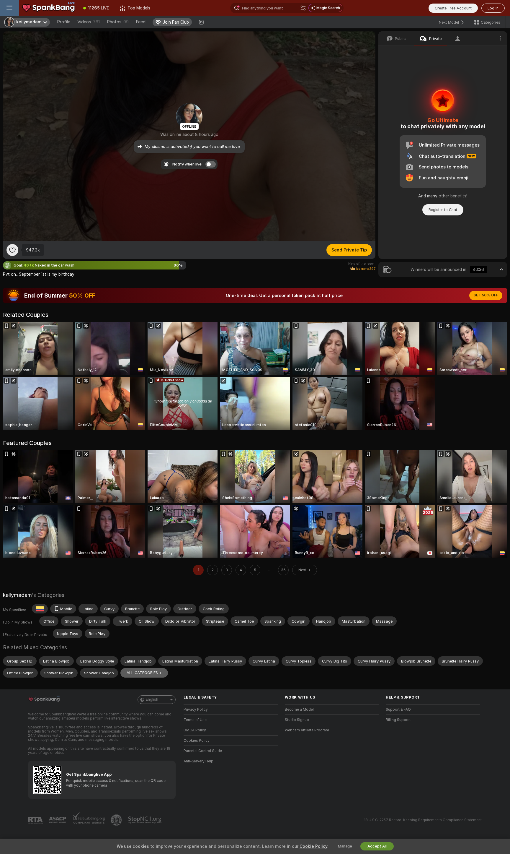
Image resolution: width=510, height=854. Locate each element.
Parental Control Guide (203, 751)
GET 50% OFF (485, 295)
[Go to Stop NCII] (145, 820)
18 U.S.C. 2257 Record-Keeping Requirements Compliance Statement (423, 820)
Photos (118, 22)
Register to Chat (443, 209)
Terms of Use (195, 720)
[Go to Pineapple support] (117, 820)
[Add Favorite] (12, 250)
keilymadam (17, 595)
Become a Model (299, 709)
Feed (141, 22)
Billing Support (398, 720)
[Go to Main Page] (48, 8)
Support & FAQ (398, 709)
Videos (88, 22)
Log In (493, 8)
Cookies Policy (197, 740)
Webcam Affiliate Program (307, 730)
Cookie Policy (313, 846)
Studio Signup (297, 720)
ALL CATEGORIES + (144, 672)
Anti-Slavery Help (198, 761)
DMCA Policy (195, 730)
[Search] (303, 8)
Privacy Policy (196, 709)
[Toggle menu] (9, 8)
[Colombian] (40, 608)
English (152, 699)
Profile (63, 22)
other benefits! (453, 196)
